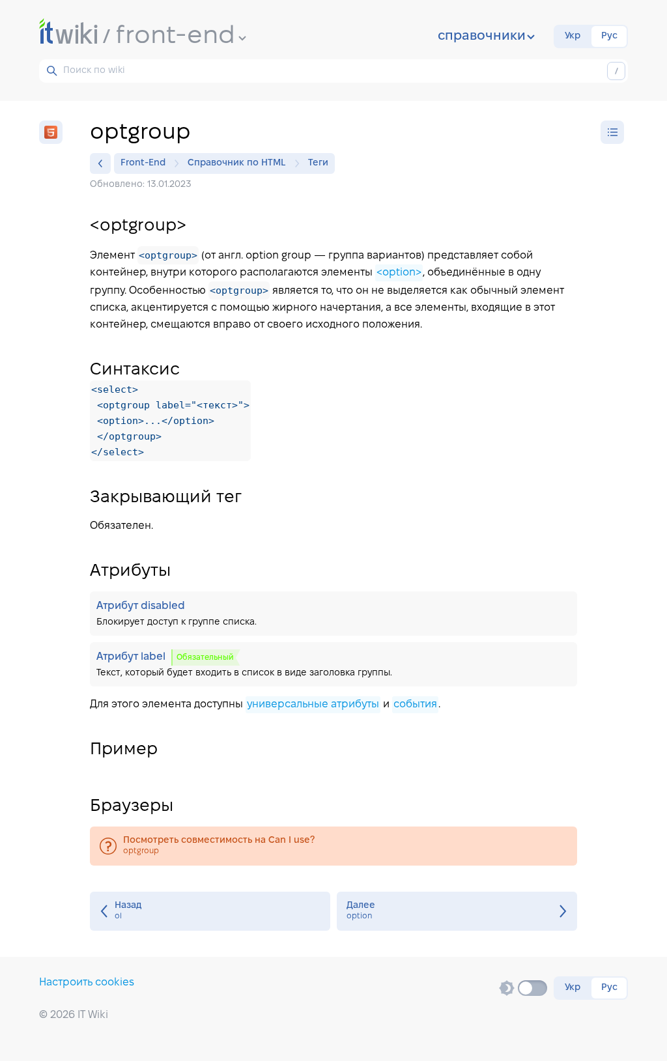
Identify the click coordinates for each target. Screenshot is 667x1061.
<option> (398, 272)
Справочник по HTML (237, 163)
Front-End (143, 163)
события (415, 704)
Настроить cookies (86, 982)
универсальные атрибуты (313, 704)
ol (210, 911)
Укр (572, 36)
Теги (318, 163)
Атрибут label (333, 664)
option (457, 911)
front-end (175, 36)
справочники (482, 36)
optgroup (333, 846)
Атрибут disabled (333, 613)
